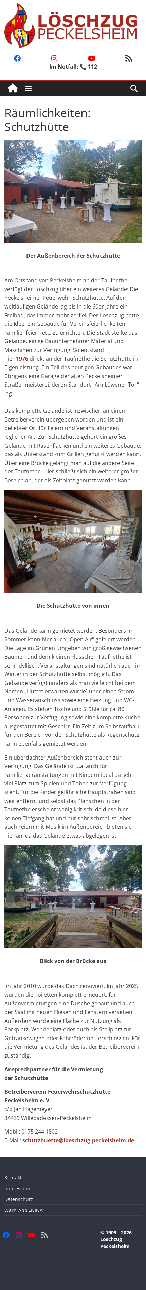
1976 (22, 358)
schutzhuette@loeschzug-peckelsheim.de (78, 1140)
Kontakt (13, 1177)
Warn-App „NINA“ (24, 1210)
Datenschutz (18, 1199)
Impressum (17, 1188)
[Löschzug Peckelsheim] (12, 88)
